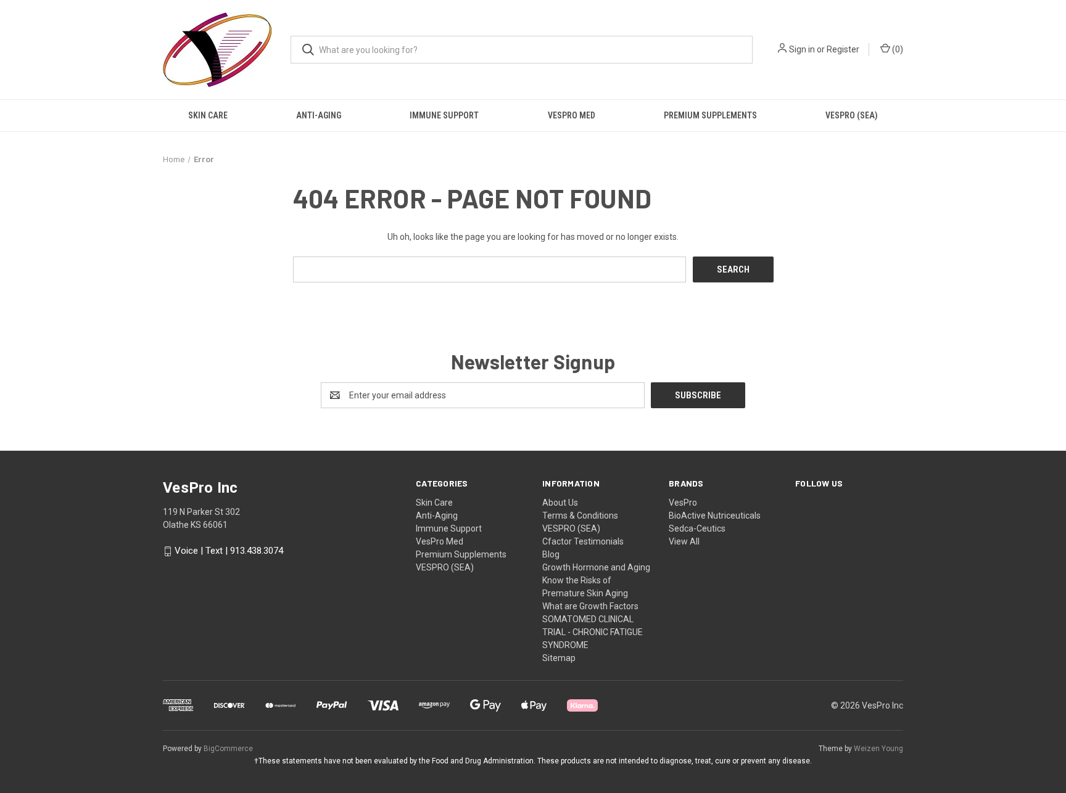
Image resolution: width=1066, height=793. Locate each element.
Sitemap (559, 658)
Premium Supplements (710, 115)
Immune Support (444, 115)
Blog (551, 554)
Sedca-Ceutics (697, 528)
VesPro (683, 502)
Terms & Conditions (580, 515)
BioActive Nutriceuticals (715, 515)
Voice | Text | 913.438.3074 (229, 551)
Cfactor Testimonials (583, 541)
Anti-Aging (318, 115)
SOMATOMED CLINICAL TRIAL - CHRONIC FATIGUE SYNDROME (592, 632)
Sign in (802, 49)
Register (843, 49)
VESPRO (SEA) (851, 115)
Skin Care (208, 115)
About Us (560, 502)
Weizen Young (878, 748)
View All (684, 541)
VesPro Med (571, 115)
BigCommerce (228, 748)
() (896, 49)
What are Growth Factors (590, 606)
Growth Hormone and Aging (596, 567)
